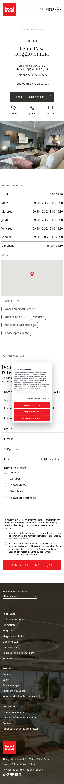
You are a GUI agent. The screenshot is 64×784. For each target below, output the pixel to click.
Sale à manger (11, 685)
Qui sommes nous (13, 619)
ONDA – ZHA (10, 647)
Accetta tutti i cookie (32, 405)
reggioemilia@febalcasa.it (32, 83)
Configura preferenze (31, 411)
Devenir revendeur (13, 712)
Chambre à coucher (14, 690)
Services (7, 658)
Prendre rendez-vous (29, 97)
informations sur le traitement (42, 519)
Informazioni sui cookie (36, 398)
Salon (6, 679)
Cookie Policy (27, 764)
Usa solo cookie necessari (32, 418)
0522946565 (39, 75)
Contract (7, 723)
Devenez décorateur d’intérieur (20, 717)
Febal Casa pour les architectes (20, 728)
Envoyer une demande (28, 565)
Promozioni (9, 625)
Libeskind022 (10, 641)
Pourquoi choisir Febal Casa (18, 652)
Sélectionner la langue (42, 9)
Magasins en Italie (13, 636)
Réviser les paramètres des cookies (23, 769)
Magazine (8, 630)
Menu (50, 9)
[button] (32, 274)
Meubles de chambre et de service (22, 696)
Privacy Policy (10, 764)
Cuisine (7, 674)
